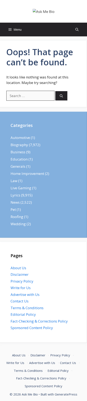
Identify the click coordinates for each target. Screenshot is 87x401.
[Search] (61, 96)
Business (18, 152)
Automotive (20, 137)
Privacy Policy (22, 281)
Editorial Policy (23, 314)
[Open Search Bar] (77, 29)
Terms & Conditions (27, 307)
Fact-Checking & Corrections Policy (39, 321)
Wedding (18, 223)
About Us (18, 267)
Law (14, 180)
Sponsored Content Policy (32, 327)
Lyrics (15, 195)
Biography (19, 144)
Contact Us (20, 301)
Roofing (17, 216)
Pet (13, 209)
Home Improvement (27, 173)
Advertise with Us (25, 294)
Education (19, 159)
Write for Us (21, 287)
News (15, 202)
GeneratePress (66, 394)
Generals (18, 166)
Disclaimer (20, 274)
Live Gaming (21, 187)
